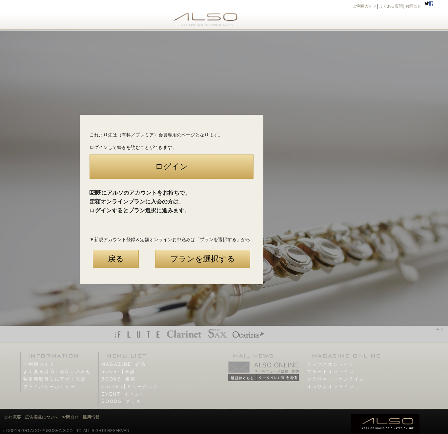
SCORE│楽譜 (118, 371)
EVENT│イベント (123, 394)
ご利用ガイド (365, 6)
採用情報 (91, 417)
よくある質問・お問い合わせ (57, 371)
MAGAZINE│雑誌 (123, 364)
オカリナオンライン (330, 386)
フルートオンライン (330, 371)
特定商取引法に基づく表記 (54, 379)
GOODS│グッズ (121, 401)
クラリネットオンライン (336, 379)
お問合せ (413, 6)
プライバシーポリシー (49, 386)
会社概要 (12, 417)
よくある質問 (391, 6)
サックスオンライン (330, 364)
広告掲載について (42, 417)
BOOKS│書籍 (118, 379)
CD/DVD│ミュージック (129, 386)
